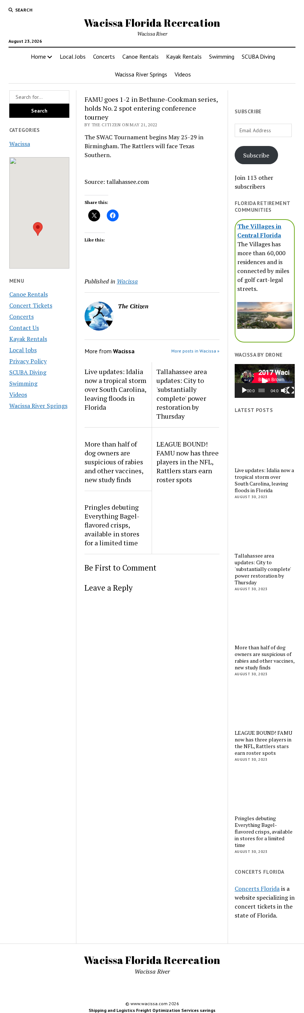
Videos (183, 74)
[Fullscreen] (290, 390)
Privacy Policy (28, 361)
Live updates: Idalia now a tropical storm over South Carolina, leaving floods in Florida (115, 389)
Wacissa (19, 144)
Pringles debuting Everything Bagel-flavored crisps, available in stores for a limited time (112, 525)
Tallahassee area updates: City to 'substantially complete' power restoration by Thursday (181, 394)
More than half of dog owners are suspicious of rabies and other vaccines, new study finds (114, 461)
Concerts (104, 56)
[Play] (244, 390)
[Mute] (284, 390)
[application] (265, 381)
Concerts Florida (257, 888)
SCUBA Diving (258, 56)
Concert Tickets (30, 305)
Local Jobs (73, 56)
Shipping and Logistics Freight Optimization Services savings (152, 1010)
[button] (38, 229)
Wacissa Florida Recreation (152, 23)
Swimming (221, 56)
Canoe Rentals (140, 56)
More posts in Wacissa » (195, 351)
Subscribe (256, 155)
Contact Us (24, 328)
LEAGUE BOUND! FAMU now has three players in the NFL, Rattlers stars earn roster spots (187, 461)
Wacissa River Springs (141, 74)
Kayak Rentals (184, 56)
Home (38, 56)
